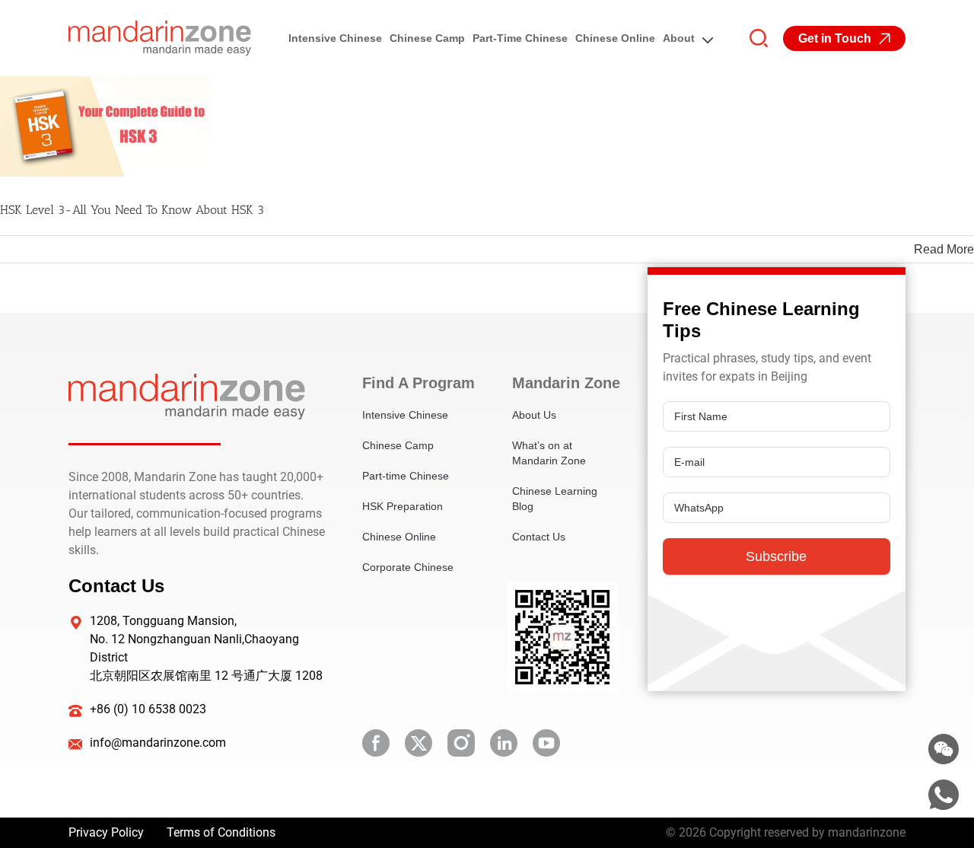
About (679, 38)
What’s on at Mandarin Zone (549, 453)
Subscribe (776, 556)
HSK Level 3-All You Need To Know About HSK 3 (132, 209)
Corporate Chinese (408, 567)
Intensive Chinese (335, 38)
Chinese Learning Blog (554, 498)
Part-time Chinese (520, 38)
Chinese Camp (427, 38)
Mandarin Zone (564, 383)
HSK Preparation (402, 506)
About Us (534, 415)
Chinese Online (615, 38)
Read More (944, 249)
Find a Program (414, 383)
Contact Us (538, 537)
